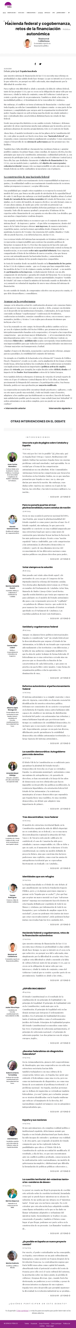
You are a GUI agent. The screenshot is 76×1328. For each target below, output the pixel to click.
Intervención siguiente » (60, 408)
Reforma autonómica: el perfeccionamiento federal (46, 687)
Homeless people (31, 12)
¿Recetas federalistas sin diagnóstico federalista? (42, 1052)
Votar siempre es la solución (37, 567)
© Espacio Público (11, 1323)
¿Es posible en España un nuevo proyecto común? (44, 1243)
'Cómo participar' (22, 1311)
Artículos (47, 12)
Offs (53, 12)
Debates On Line (12, 12)
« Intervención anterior (15, 408)
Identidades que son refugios (38, 876)
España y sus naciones (34, 1119)
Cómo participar (56, 1323)
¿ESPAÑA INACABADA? (34, 988)
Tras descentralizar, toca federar (40, 817)
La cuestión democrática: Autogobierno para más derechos (43, 753)
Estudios (40, 12)
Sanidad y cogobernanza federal (40, 626)
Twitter (27, 1323)
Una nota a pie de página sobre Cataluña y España (45, 444)
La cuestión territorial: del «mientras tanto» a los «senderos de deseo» (45, 1180)
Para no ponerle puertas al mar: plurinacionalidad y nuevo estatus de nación (46, 506)
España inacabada (28, 71)
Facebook (34, 1323)
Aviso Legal (50, 1326)
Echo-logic (21, 12)
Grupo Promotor (44, 1323)
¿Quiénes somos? (60, 12)
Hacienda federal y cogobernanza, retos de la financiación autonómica (45, 934)
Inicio (4, 12)
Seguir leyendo (59, 497)
